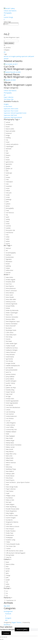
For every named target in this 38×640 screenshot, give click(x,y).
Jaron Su (8, 372)
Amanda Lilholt (10, 282)
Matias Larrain (10, 447)
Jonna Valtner (10, 379)
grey (7, 573)
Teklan (8, 542)
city (7, 140)
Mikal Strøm (9, 460)
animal (8, 122)
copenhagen (9, 146)
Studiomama (10, 535)
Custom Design (8, 17)
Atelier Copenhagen (12, 313)
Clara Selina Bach (11, 335)
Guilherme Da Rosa (12, 348)
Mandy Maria (10, 443)
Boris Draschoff (10, 326)
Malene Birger (10, 440)
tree (7, 235)
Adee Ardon (9, 277)
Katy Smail (9, 394)
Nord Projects (10, 480)
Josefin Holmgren (11, 381)
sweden (8, 228)
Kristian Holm (10, 398)
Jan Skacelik (9, 368)
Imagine (6, 104)
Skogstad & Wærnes (12, 522)
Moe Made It (10, 471)
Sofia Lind (9, 524)
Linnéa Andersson (11, 416)
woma (8, 243)
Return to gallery (22, 629)
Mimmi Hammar (11, 462)
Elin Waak (9, 341)
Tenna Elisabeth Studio (13, 544)
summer (8, 226)
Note (7, 484)
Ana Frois (9, 284)
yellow (8, 586)
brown (8, 569)
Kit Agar (8, 396)
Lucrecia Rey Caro (11, 429)
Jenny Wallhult (10, 376)
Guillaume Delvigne (11, 350)
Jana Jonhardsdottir (11, 370)
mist (7, 184)
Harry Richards (10, 354)
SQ (7, 595)
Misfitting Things (11, 469)
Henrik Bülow (10, 357)
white (7, 584)
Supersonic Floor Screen (11, 111)
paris (7, 201)
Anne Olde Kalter (11, 299)
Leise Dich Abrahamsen (13, 407)
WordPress (7, 625)
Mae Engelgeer (10, 436)
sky (7, 215)
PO (7, 593)
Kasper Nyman (10, 392)
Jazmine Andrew (11, 374)
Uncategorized (8, 611)
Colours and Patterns (10, 11)
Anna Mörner (10, 293)
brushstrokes (10, 257)
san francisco (10, 212)
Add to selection (9, 43)
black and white (10, 131)
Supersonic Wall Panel (10, 115)
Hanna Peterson (11, 352)
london (8, 177)
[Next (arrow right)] (2, 639)
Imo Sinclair (9, 361)
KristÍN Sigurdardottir (12, 401)
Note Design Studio (12, 487)
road (7, 210)
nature (8, 190)
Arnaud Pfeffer (10, 306)
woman (8, 272)
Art (5, 15)
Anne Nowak (10, 297)
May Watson (10, 451)
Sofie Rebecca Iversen (12, 526)
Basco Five (9, 315)
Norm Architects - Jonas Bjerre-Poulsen (18, 482)
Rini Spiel (8, 502)
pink (7, 577)
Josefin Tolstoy (10, 383)
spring (8, 219)
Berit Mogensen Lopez (13, 321)
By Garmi (9, 328)
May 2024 (7, 606)
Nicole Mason (10, 476)
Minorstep (9, 467)
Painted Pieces (18, 75)
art (10, 56)
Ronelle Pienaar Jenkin (12, 509)
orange (8, 575)
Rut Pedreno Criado (12, 515)
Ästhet (8, 308)
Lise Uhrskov (10, 418)
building (8, 138)
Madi (7, 434)
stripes (8, 268)
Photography (8, 13)
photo (8, 206)
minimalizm (9, 182)
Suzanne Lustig (10, 540)
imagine (13, 56)
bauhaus (8, 255)
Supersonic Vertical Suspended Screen (15, 113)
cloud (7, 142)
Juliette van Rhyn (11, 387)
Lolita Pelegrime (11, 423)
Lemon (8, 410)
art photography (11, 253)
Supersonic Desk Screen (11, 109)
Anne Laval (9, 295)
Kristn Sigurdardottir (12, 403)
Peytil (7, 493)
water (7, 239)
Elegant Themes (16, 622)
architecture (9, 124)
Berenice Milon (10, 319)
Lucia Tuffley (10, 427)
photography (10, 208)
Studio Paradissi (10, 531)
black (7, 562)
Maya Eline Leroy (11, 454)
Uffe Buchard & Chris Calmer (14, 551)
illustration (9, 261)
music (8, 188)
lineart (8, 264)
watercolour (9, 270)
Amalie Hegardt (10, 279)
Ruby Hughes (10, 513)
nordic (8, 195)
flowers (8, 155)
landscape (9, 173)
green (7, 571)
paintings (8, 199)
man (7, 179)
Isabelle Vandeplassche (13, 365)
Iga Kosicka (9, 359)
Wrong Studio (10, 555)
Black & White (10, 564)
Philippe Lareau (10, 495)
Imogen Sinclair (10, 363)
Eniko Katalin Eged (11, 343)
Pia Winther (9, 498)
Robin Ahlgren (10, 504)
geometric (9, 164)
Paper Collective (8, 97)
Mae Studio (9, 438)
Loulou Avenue (10, 425)
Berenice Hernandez (12, 317)
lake (7, 171)
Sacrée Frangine (11, 518)
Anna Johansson (11, 288)
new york (8, 193)
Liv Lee (8, 421)
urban (7, 237)
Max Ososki (9, 449)
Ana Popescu (10, 286)
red (7, 582)
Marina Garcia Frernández (13, 445)
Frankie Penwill (10, 346)
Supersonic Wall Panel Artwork (13, 117)
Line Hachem (10, 414)
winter (8, 241)
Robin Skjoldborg (11, 507)
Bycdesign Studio (11, 330)
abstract (6, 56)
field (7, 153)
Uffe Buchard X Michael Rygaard (15, 553)
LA (7, 591)
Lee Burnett (9, 405)
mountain (9, 186)
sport (7, 217)
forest (8, 160)
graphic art (9, 168)
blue (7, 566)
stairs (7, 221)
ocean (8, 197)
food (7, 157)
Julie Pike (8, 385)
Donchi (8, 339)
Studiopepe (9, 537)
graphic (8, 166)
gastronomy (9, 162)
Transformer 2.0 (11, 600)
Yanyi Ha (8, 557)
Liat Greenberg (10, 412)
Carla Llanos (9, 332)
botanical (8, 133)
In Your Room (8, 106)
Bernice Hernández (11, 324)
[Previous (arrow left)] (0, 639)
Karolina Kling (10, 390)
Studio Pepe (9, 533)
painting (18, 56)
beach (8, 126)
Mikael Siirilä (9, 458)
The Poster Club (8, 99)
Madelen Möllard (11, 432)
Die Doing (9, 337)
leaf (7, 175)
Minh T (8, 465)
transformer (9, 232)
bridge (8, 135)
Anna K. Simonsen (11, 290)
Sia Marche (9, 520)
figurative (9, 259)
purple (8, 580)
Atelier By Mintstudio (12, 310)
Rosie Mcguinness (11, 511)
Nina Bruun (9, 478)
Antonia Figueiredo (11, 304)
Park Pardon (9, 491)
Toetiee (8, 548)
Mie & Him (9, 456)
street (8, 223)
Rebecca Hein (10, 500)
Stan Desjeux (10, 529)
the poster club (10, 230)
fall (7, 151)
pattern (8, 204)
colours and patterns (12, 144)
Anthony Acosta (10, 301)
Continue (6, 633)
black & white (10, 129)
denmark (8, 149)
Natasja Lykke (10, 473)
